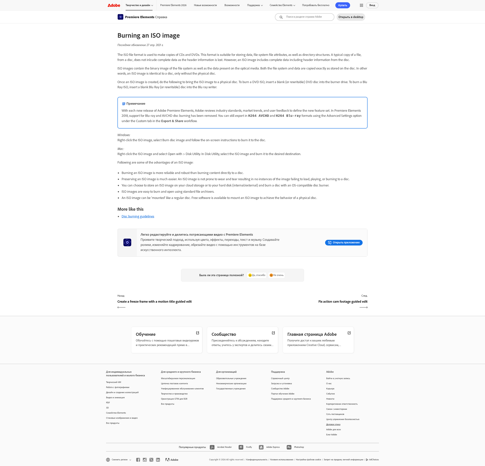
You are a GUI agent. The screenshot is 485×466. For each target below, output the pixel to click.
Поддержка (253, 5)
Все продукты (112, 423)
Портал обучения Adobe (282, 393)
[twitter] (151, 460)
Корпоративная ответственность (342, 404)
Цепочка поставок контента (174, 383)
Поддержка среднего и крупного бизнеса (291, 398)
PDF (108, 402)
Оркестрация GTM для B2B (174, 398)
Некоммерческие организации (231, 383)
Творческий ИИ (113, 382)
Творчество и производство (174, 393)
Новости (330, 398)
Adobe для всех (333, 429)
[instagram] (145, 460)
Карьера (330, 388)
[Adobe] (114, 5)
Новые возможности (205, 5)
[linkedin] (158, 460)
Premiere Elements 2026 (173, 5)
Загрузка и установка (281, 383)
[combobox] (304, 17)
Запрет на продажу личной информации (343, 459)
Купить (342, 5)
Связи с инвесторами (336, 409)
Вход (372, 5)
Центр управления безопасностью (342, 419)
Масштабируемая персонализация (178, 378)
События (330, 393)
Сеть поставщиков (335, 414)
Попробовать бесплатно (315, 5)
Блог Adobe (331, 434)
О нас (329, 383)
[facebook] (138, 460)
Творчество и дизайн (138, 5)
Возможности (232, 5)
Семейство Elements (281, 5)
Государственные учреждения (231, 388)
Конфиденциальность (257, 459)
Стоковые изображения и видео (122, 418)
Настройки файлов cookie (308, 459)
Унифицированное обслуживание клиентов (182, 388)
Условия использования (281, 459)
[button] (361, 5)
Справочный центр (280, 378)
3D (107, 407)
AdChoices (374, 459)
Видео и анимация (115, 397)
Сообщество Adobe (280, 388)
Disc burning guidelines (138, 216)
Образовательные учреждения (231, 378)
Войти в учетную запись (338, 378)
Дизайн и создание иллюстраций (122, 392)
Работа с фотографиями (117, 387)
